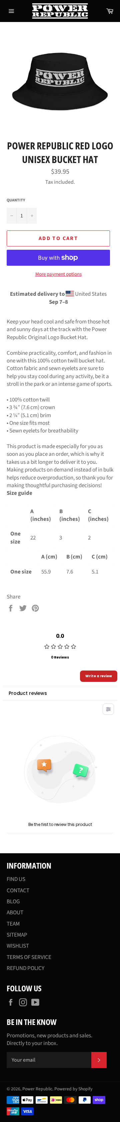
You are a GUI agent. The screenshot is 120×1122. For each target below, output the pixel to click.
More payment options (58, 274)
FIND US (16, 879)
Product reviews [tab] (28, 693)
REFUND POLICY (25, 968)
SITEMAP (17, 935)
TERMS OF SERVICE (29, 957)
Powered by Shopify (73, 1089)
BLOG (13, 902)
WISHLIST (18, 946)
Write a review (98, 676)
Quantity (16, 200)
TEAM (13, 924)
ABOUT (15, 913)
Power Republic (37, 1089)
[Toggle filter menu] (108, 709)
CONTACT (18, 891)
